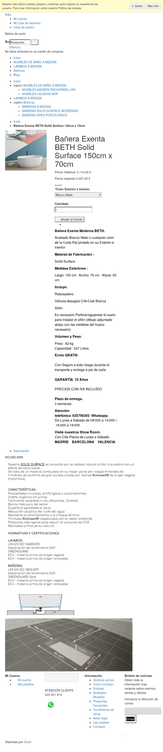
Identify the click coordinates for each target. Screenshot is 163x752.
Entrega (98, 688)
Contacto (99, 726)
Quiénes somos (103, 680)
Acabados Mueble (100, 694)
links (8, 14)
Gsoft (27, 742)
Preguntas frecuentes (100, 703)
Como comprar (103, 684)
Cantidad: (62, 204)
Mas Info (153, 6)
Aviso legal (100, 718)
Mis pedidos (26, 684)
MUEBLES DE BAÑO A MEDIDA (35, 62)
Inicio (17, 121)
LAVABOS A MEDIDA (28, 66)
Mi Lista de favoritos (27, 23)
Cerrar (138, 6)
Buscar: (7, 41)
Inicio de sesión (24, 27)
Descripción (21, 451)
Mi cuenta (20, 19)
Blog (17, 75)
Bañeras (19, 70)
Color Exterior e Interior (72, 189)
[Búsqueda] (34, 42)
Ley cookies (101, 722)
